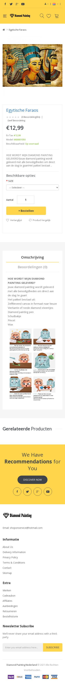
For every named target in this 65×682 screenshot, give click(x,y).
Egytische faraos (18, 29)
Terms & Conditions (14, 562)
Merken (7, 590)
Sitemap (7, 573)
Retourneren (10, 611)
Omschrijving (32, 257)
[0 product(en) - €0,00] (57, 16)
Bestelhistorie (10, 616)
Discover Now (32, 479)
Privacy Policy (10, 557)
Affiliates (7, 600)
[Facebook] (5, 4)
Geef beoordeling (16, 121)
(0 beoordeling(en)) (30, 117)
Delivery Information (14, 552)
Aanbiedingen (10, 606)
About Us (8, 547)
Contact (7, 567)
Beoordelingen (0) (32, 267)
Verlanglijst (16, 220)
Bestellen (27, 211)
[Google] (17, 4)
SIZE (10, 181)
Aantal (9, 199)
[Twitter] (11, 4)
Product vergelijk (41, 220)
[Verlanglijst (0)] (49, 16)
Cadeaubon (9, 595)
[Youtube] (22, 4)
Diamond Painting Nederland (22, 664)
